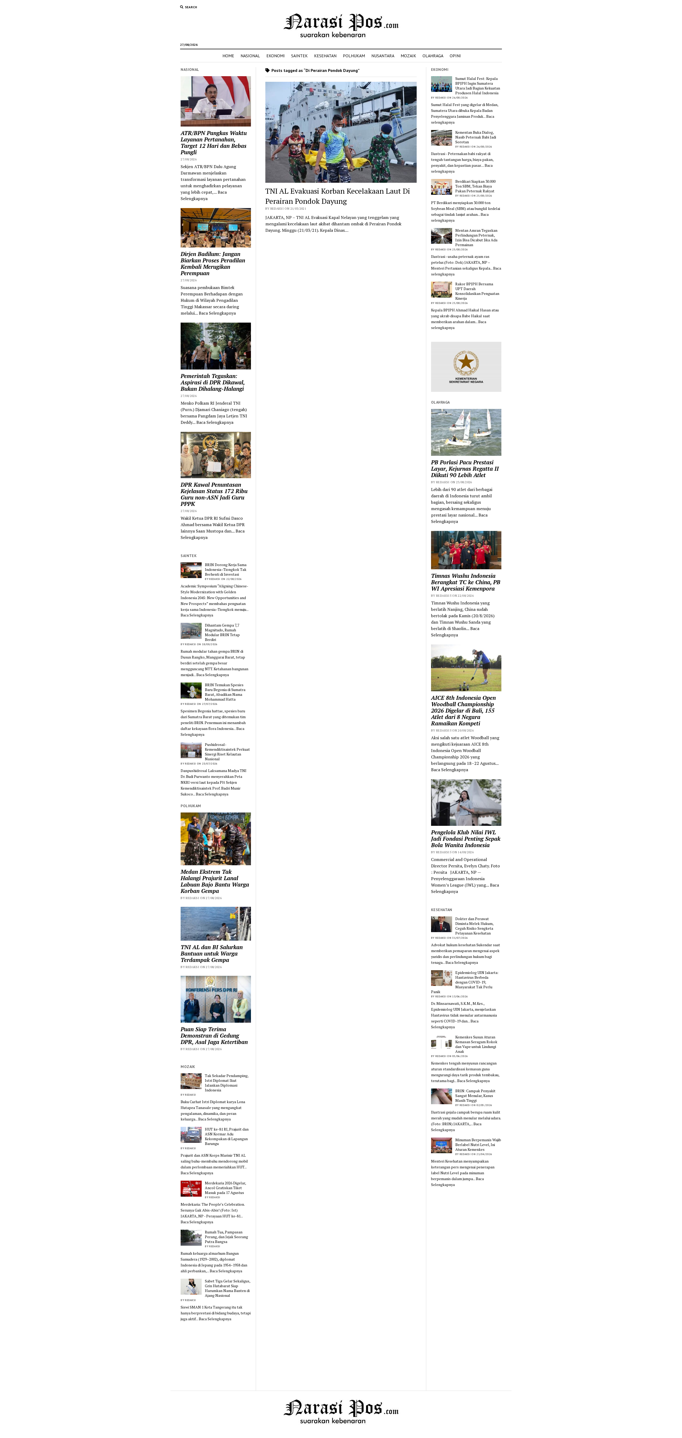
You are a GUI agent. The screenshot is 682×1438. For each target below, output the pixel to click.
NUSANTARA (382, 55)
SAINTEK (299, 55)
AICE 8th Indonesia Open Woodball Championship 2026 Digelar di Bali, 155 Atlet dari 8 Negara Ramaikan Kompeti (463, 710)
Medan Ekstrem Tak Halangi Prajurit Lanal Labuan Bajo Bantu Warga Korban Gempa (215, 881)
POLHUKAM (354, 55)
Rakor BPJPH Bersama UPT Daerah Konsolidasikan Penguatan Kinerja (477, 291)
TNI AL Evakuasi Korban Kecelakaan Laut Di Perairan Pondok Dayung (337, 196)
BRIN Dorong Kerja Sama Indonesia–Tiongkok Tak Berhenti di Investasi (225, 569)
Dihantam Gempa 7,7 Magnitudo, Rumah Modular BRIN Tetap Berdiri (222, 632)
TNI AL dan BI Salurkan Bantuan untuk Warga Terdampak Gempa (212, 953)
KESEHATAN (325, 55)
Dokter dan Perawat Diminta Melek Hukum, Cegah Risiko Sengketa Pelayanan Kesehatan (474, 926)
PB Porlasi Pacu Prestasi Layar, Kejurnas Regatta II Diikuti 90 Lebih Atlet (465, 468)
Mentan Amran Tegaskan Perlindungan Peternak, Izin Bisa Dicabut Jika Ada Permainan (476, 237)
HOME (228, 55)
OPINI (455, 55)
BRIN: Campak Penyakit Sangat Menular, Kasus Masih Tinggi (475, 1095)
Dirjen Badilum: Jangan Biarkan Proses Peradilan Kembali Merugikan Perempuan (213, 263)
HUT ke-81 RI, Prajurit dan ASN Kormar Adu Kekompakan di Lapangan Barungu (227, 1136)
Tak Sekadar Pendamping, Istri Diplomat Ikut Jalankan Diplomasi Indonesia (226, 1082)
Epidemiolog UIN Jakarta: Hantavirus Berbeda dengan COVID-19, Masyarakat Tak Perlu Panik (464, 982)
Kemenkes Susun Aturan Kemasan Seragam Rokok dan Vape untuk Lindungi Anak (476, 1044)
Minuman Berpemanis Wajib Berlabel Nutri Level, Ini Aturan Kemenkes (478, 1145)
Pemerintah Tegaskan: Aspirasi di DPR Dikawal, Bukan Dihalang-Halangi (213, 382)
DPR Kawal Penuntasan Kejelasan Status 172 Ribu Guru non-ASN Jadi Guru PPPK (214, 494)
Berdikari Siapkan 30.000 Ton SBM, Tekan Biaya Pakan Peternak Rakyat (475, 186)
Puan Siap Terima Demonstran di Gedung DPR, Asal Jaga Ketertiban (214, 1035)
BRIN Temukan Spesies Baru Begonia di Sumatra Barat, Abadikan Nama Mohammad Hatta (225, 692)
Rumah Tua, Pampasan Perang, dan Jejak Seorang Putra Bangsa (226, 1237)
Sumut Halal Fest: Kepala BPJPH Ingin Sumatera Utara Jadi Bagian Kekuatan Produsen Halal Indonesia (477, 85)
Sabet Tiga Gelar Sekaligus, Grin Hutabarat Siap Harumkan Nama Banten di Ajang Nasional (227, 1288)
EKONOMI (275, 55)
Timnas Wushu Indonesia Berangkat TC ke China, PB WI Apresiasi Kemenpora (465, 582)
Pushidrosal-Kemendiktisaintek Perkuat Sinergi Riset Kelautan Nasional (227, 751)
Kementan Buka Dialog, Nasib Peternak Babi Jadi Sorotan (475, 137)
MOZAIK (408, 55)
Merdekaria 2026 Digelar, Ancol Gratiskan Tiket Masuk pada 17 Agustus (225, 1188)
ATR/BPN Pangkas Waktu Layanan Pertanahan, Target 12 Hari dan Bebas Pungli (214, 142)
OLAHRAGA (433, 55)
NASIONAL (250, 55)
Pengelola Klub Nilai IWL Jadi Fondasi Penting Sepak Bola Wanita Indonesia (465, 838)
